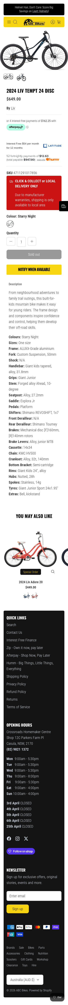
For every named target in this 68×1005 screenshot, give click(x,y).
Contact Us (14, 632)
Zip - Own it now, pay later (25, 648)
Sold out (34, 254)
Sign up (17, 909)
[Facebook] (9, 839)
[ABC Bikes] (34, 22)
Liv (13, 108)
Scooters (12, 959)
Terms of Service (18, 707)
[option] (34, 50)
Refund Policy (16, 692)
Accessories (13, 953)
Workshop (42, 959)
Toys (24, 965)
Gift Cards (26, 959)
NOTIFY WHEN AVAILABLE (34, 269)
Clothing (29, 953)
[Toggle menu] (9, 22)
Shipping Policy (17, 676)
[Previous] (9, 9)
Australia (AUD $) (22, 980)
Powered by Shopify (40, 990)
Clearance (12, 965)
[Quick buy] (53, 571)
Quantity (13, 233)
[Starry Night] (10, 224)
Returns (12, 699)
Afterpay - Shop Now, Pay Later (28, 655)
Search (11, 625)
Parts (41, 947)
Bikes (31, 947)
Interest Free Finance (21, 640)
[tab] (15, 284)
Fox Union (29, 12)
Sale (21, 947)
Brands (11, 947)
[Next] (58, 9)
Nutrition (43, 953)
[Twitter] (26, 839)
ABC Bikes (22, 990)
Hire (34, 965)
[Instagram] (17, 839)
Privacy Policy (16, 684)
